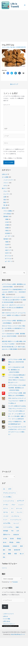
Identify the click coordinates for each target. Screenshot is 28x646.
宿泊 (5, 199)
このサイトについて (8, 613)
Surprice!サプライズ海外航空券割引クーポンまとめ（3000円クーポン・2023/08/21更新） (14, 292)
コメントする (5, 47)
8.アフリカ (8, 258)
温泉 (4, 553)
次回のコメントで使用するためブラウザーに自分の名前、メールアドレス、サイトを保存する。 (13, 151)
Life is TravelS (15, 5)
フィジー (5, 519)
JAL (4, 489)
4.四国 (7, 227)
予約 (12, 530)
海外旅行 (6, 239)
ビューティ (7, 194)
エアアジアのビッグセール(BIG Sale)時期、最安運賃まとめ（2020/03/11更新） (17, 387)
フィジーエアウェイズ (15, 519)
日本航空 (14, 546)
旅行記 (4, 208)
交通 (5, 197)
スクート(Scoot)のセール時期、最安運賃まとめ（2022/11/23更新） (16, 369)
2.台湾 (7, 244)
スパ (12, 508)
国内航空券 (16, 534)
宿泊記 (19, 538)
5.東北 (7, 230)
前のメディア (14, 84)
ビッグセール (15, 516)
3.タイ (7, 247)
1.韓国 (6, 242)
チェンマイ (19, 512)
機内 (4, 550)
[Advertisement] (14, 25)
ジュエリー (21, 504)
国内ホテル (6, 534)
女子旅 (5, 538)
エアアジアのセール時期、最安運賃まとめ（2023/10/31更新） (17, 362)
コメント (6, 104)
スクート (5, 508)
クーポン (5, 504)
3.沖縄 (7, 225)
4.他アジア (8, 250)
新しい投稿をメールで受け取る (13, 158)
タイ (12, 512)
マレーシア (16, 523)
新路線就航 (6, 546)
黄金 (4, 557)
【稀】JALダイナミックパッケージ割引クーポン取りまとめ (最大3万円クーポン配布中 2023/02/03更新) (14, 299)
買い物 (5, 205)
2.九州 (7, 222)
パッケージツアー (8, 180)
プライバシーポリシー (9, 624)
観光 (5, 202)
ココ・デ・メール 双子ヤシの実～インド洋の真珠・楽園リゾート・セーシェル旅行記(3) (17, 416)
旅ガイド (4, 188)
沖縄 (9, 550)
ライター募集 (6, 619)
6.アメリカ (8, 256)
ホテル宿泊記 (7, 213)
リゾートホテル (7, 527)
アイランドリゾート (9, 493)
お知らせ (4, 174)
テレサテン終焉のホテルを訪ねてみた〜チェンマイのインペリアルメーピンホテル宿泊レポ (17, 408)
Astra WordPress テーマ (18, 634)
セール (5, 512)
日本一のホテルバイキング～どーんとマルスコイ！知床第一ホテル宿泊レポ (17, 400)
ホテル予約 (6, 523)
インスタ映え (7, 497)
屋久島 (4, 542)
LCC (9, 489)
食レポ (22, 553)
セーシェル (19, 508)
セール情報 (5, 177)
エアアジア (20, 501)
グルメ (5, 191)
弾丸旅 (11, 542)
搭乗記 (18, 542)
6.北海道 (7, 233)
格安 (21, 546)
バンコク (5, 516)
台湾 (17, 530)
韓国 (15, 553)
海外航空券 (17, 550)
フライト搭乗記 (8, 211)
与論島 (17, 527)
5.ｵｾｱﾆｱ (7, 253)
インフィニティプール (8, 500)
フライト (6, 183)
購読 (5, 606)
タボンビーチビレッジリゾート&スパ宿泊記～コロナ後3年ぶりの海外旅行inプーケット (13, 328)
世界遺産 (5, 530)
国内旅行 (6, 216)
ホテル (5, 185)
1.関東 (6, 219)
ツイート (4, 568)
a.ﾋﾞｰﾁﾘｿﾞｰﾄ (8, 236)
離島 (9, 553)
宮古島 (12, 538)
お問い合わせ (6, 621)
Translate (15, 582)
